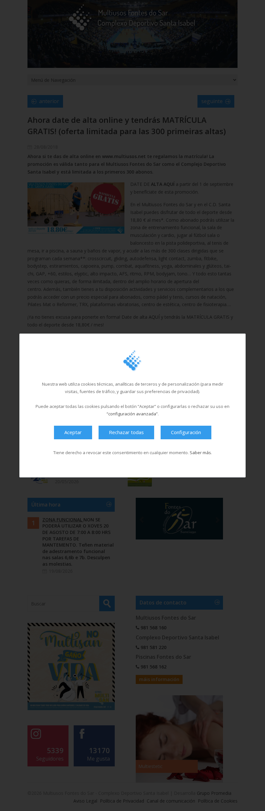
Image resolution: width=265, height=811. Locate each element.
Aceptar (73, 432)
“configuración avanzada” (132, 414)
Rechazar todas (126, 432)
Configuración (186, 432)
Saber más (200, 452)
